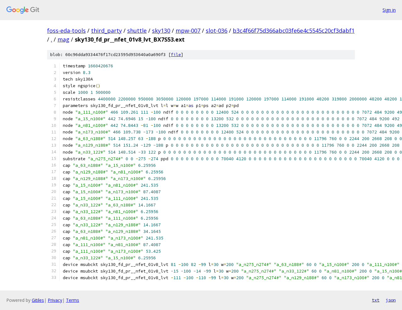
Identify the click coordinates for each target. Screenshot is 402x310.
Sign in (389, 10)
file (176, 54)
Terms (72, 300)
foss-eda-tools (66, 30)
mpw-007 (188, 30)
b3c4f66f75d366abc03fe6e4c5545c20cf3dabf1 (294, 30)
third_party (106, 30)
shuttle (137, 30)
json (391, 300)
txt (375, 300)
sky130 (161, 30)
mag (63, 39)
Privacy (55, 300)
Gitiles (38, 300)
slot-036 (216, 30)
